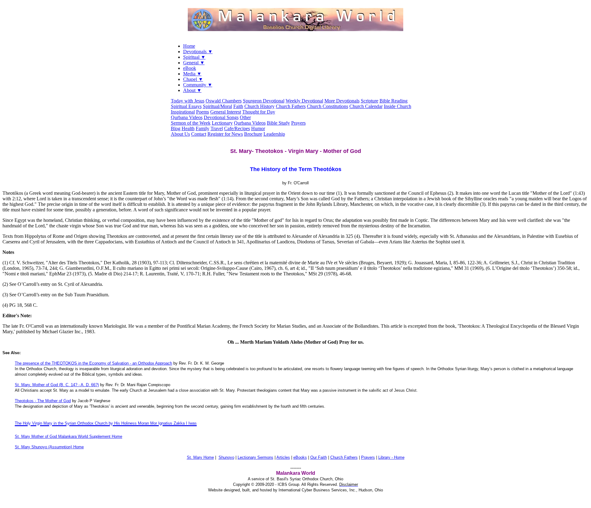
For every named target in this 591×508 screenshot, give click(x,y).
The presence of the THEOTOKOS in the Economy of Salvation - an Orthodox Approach (93, 363)
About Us (180, 134)
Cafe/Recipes (237, 128)
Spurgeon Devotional (263, 100)
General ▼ (194, 62)
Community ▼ (197, 84)
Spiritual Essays (186, 106)
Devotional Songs (221, 117)
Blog (175, 128)
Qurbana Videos (187, 117)
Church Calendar (366, 106)
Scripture (369, 100)
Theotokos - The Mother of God (43, 400)
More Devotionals (342, 100)
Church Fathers (291, 106)
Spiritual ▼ (194, 57)
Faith (238, 106)
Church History (259, 106)
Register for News (225, 134)
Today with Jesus (187, 100)
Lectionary (222, 123)
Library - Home (391, 457)
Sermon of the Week (191, 123)
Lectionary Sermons (255, 457)
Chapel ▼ (193, 79)
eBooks (300, 457)
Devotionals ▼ (198, 51)
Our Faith (318, 457)
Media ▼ (192, 73)
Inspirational (183, 111)
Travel (217, 128)
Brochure (253, 134)
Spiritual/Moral (217, 106)
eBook (189, 68)
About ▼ (192, 90)
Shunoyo (226, 457)
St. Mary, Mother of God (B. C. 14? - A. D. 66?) (57, 384)
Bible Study (278, 123)
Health (188, 128)
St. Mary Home (200, 457)
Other (245, 117)
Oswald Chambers (224, 100)
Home (189, 46)
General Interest (225, 111)
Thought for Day (258, 111)
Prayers (298, 123)
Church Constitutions (327, 106)
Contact (198, 134)
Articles (283, 457)
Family (202, 128)
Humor (258, 128)
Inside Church (397, 106)
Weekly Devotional (304, 100)
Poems (202, 111)
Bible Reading (394, 100)
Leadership (274, 134)
